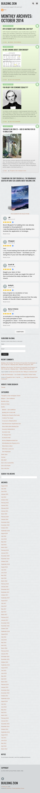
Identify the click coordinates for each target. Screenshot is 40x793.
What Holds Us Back (7, 446)
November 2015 (5, 659)
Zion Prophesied (6, 451)
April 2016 (3, 645)
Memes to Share (5, 404)
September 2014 (5, 698)
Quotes (3, 407)
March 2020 (4, 514)
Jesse (5, 42)
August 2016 (4, 634)
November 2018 (5, 558)
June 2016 (4, 640)
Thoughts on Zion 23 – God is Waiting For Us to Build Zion (19, 130)
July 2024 (3, 497)
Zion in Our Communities (15, 79)
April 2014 (3, 712)
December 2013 (5, 723)
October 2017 (4, 595)
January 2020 (4, 519)
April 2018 (3, 578)
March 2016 (4, 648)
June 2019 (4, 539)
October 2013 (4, 729)
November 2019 (5, 525)
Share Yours (4, 454)
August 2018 (4, 567)
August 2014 (4, 701)
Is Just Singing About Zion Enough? (15, 49)
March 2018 (4, 581)
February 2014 (5, 718)
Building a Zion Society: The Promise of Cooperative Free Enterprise (18, 363)
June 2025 (4, 491)
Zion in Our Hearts (5, 465)
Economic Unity (6, 432)
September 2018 (5, 564)
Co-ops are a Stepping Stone (9, 421)
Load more (20, 332)
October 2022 (4, 500)
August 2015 (4, 667)
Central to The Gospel (7, 418)
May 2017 (3, 609)
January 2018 (4, 586)
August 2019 (4, 533)
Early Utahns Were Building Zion (10, 426)
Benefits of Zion (5, 401)
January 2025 (4, 494)
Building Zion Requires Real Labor (11, 415)
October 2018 (4, 561)
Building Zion (5, 786)
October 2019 (4, 528)
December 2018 (5, 556)
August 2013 (4, 735)
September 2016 (5, 631)
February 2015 (5, 684)
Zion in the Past (5, 468)
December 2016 (5, 623)
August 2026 (4, 486)
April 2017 (3, 612)
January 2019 (4, 553)
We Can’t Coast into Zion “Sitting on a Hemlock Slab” (23, 371)
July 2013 (3, 737)
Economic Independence (8, 429)
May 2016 (3, 642)
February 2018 (5, 584)
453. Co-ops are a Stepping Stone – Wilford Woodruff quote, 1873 (17, 369)
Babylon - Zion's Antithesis (15, 42)
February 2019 (5, 550)
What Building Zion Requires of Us (11, 443)
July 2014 (3, 704)
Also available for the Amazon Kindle (20, 213)
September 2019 (5, 530)
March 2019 (4, 547)
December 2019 (5, 522)
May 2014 (3, 709)
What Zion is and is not (8, 449)
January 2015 (4, 687)
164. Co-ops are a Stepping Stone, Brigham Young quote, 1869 (17, 364)
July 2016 (3, 637)
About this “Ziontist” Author (29, 374)
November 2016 (5, 626)
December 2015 (5, 656)
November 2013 (5, 726)
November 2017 (5, 592)
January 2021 (4, 511)
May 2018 (3, 575)
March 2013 (4, 749)
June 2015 (4, 673)
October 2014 (4, 695)
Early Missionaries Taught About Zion (11, 423)
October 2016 (4, 628)
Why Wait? (4, 460)
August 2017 (4, 600)
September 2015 (5, 665)
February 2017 (5, 617)
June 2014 (4, 707)
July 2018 (3, 570)
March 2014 (4, 715)
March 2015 (4, 681)
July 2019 (3, 536)
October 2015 (4, 662)
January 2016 (4, 653)
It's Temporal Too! (6, 435)
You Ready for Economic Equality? (15, 87)
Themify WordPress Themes (18, 788)
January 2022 (4, 505)
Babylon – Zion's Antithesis (8, 398)
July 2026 (3, 488)
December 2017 (5, 589)
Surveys (3, 457)
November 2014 (5, 693)
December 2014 (5, 690)
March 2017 (4, 614)
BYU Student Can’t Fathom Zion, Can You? (18, 28)
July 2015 (3, 670)
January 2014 (4, 721)
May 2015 (3, 676)
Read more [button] (6, 234)
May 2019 (3, 542)
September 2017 (5, 598)
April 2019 (3, 544)
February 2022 (5, 502)
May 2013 (3, 743)
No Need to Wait (6, 437)
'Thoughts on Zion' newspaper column (18, 170)
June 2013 (4, 740)
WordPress (9, 788)
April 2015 (3, 679)
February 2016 (5, 651)
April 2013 (3, 746)
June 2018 (4, 572)
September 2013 (5, 732)
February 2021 (5, 508)
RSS (5, 10)
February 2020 (5, 516)
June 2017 (4, 606)
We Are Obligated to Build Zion (10, 440)
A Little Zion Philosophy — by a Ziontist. (11, 374)
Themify (3, 387)
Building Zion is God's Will (8, 412)
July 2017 (3, 603)
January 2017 (4, 620)
